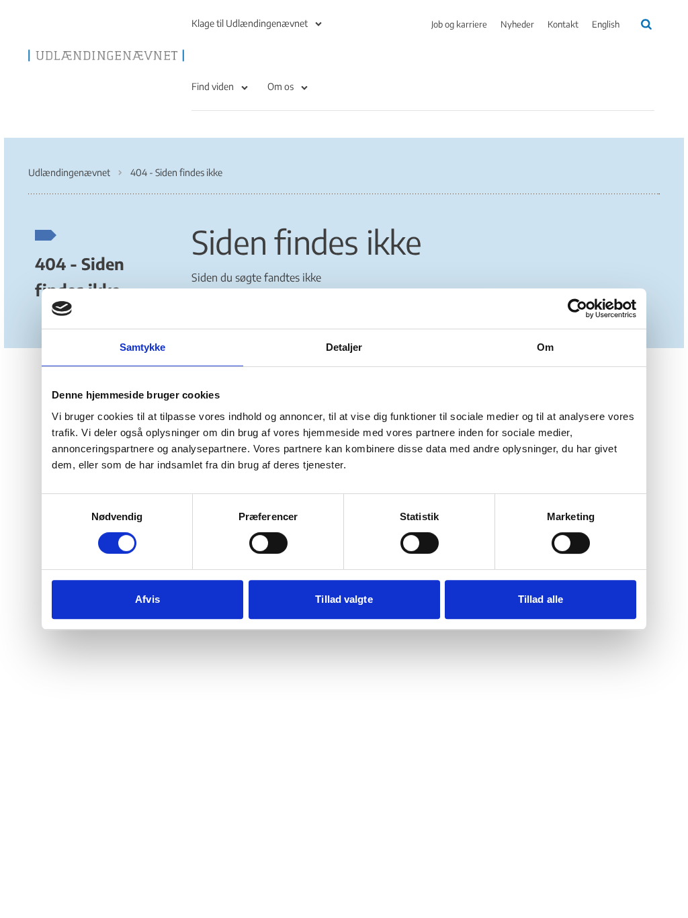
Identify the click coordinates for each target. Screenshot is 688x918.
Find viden (212, 86)
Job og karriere (459, 24)
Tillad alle (540, 599)
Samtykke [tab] (143, 347)
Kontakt (563, 24)
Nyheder (517, 24)
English (605, 24)
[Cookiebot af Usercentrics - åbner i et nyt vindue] (577, 308)
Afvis (147, 599)
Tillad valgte (343, 599)
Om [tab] (545, 347)
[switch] (268, 543)
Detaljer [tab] (344, 347)
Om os (280, 86)
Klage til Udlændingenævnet (249, 23)
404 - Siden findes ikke (79, 276)
